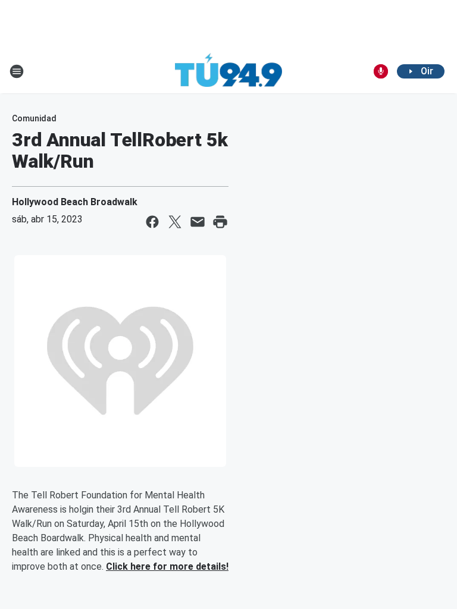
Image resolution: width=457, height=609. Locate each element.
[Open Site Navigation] (17, 71)
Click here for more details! (167, 566)
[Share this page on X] (175, 222)
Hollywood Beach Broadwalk (74, 202)
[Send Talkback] (381, 71)
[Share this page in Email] (197, 222)
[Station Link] (228, 71)
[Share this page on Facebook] (152, 222)
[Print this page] (220, 222)
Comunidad (34, 118)
